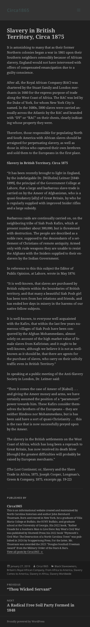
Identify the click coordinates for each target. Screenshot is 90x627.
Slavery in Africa (39, 574)
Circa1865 (18, 10)
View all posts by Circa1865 (23, 552)
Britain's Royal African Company (25, 570)
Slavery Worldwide (60, 574)
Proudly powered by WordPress (25, 621)
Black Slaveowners (65, 566)
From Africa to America (58, 570)
